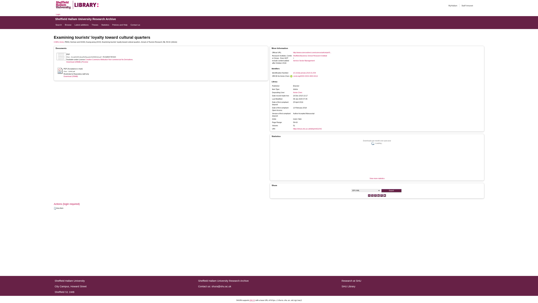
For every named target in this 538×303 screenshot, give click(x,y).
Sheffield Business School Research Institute (310, 56)
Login (58, 14)
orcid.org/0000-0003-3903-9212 (305, 76)
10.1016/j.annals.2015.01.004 (304, 73)
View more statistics (377, 178)
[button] (55, 208)
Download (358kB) (71, 76)
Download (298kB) (73, 62)
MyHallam (452, 5)
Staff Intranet (467, 5)
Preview (85, 62)
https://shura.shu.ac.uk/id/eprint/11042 (307, 129)
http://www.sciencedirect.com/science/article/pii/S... (312, 53)
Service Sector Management (304, 61)
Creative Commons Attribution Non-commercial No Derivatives (109, 60)
